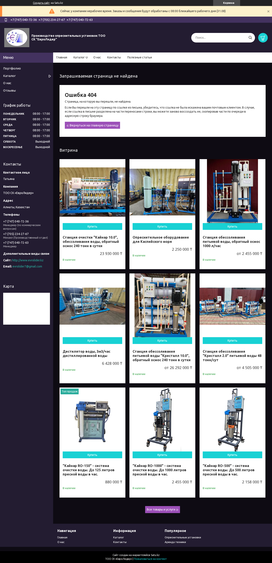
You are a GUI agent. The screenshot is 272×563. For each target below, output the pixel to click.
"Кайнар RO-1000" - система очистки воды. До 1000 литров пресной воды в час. (159, 470)
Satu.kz (155, 555)
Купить (92, 226)
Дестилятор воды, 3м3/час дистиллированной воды (86, 353)
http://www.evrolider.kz (28, 260)
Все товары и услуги (161, 509)
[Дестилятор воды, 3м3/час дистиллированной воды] (92, 306)
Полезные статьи (139, 57)
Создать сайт (41, 2)
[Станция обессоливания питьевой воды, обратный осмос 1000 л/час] (232, 192)
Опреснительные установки (183, 537)
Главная (61, 57)
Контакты (114, 57)
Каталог (79, 57)
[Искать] (250, 37)
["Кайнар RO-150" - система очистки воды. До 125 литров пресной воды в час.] (92, 420)
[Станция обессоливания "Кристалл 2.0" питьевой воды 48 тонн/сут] (232, 306)
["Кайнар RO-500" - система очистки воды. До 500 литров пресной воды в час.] (232, 420)
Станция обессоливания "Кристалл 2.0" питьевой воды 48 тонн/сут (232, 355)
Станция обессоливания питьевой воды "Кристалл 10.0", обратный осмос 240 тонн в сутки (162, 355)
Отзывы (9, 90)
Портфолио (12, 68)
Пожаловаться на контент (150, 558)
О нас (97, 57)
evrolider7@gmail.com (27, 266)
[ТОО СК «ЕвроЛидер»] (16, 37)
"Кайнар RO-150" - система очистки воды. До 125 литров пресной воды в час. (89, 470)
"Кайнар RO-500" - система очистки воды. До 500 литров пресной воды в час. (229, 470)
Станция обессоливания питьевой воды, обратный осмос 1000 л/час (231, 241)
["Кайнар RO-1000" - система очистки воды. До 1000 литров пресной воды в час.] (162, 420)
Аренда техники (175, 541)
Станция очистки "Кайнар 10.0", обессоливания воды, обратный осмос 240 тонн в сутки (91, 241)
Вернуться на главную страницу (93, 125)
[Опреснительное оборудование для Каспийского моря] (162, 192)
